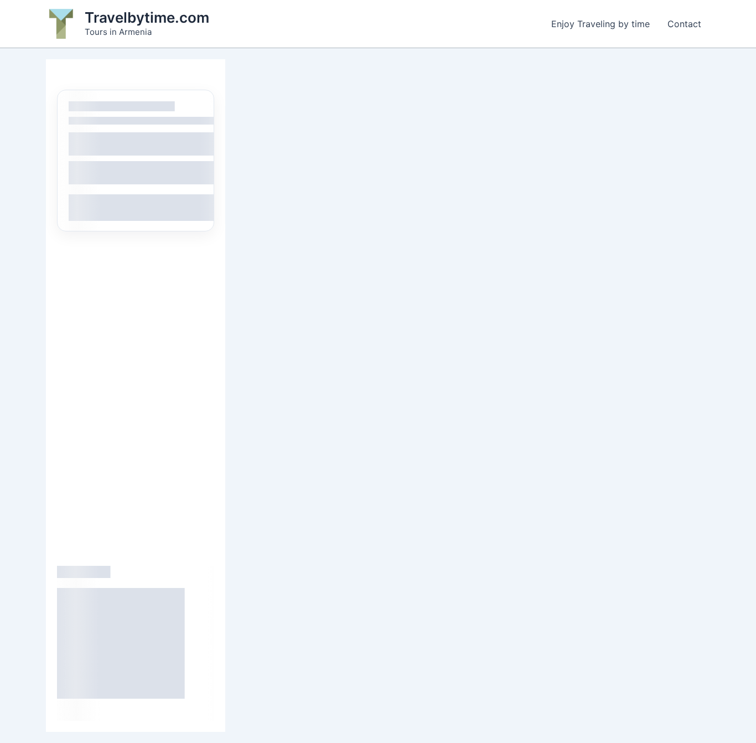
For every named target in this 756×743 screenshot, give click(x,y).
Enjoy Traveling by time (600, 23)
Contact (684, 23)
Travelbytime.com (147, 17)
